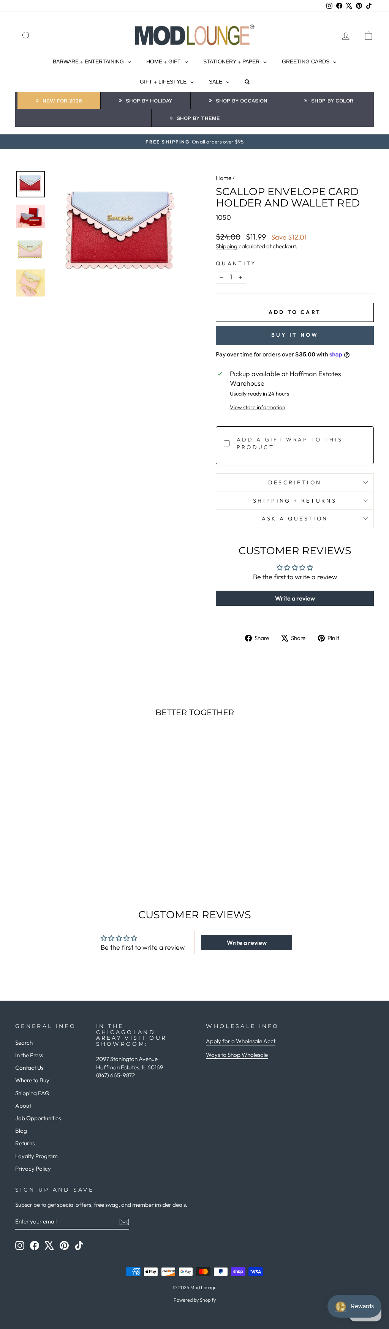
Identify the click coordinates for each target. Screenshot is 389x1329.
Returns (25, 1143)
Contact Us (29, 1067)
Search (24, 1042)
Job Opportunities (38, 1118)
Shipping (226, 246)
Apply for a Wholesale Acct (240, 1041)
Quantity (236, 263)
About (23, 1105)
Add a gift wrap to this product (290, 443)
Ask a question (295, 518)
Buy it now (295, 334)
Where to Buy (32, 1080)
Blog (21, 1130)
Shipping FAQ (32, 1093)
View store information (257, 407)
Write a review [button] (295, 598)
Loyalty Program (36, 1156)
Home (223, 177)
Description (295, 482)
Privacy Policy (33, 1168)
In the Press (29, 1055)
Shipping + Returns (295, 500)
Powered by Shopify (195, 1300)
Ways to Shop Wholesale (237, 1054)
